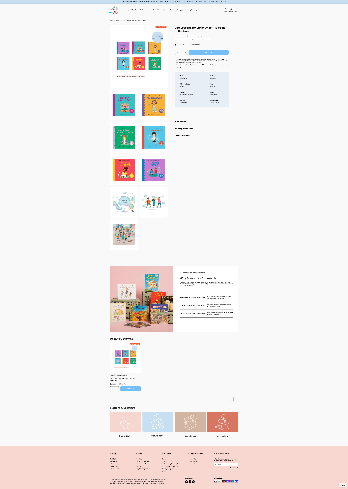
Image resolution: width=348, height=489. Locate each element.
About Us (139, 459)
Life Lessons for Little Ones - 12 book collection (122, 379)
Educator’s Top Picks (116, 464)
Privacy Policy (192, 459)
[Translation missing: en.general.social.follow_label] (186, 481)
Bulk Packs (113, 461)
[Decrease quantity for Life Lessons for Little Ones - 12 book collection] (111, 388)
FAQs (163, 461)
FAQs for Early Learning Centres (172, 464)
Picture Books (114, 469)
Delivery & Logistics (168, 469)
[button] (226, 10)
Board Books (114, 466)
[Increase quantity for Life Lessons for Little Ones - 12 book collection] (118, 388)
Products (118, 20)
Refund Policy (192, 461)
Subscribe (233, 468)
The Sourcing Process (143, 464)
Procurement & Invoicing (170, 466)
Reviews (164, 471)
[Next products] (235, 399)
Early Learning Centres (143, 469)
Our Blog (138, 466)
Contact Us (165, 459)
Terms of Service (193, 464)
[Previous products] (230, 399)
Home (111, 20)
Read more (179, 67)
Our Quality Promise (142, 461)
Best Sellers (114, 459)
